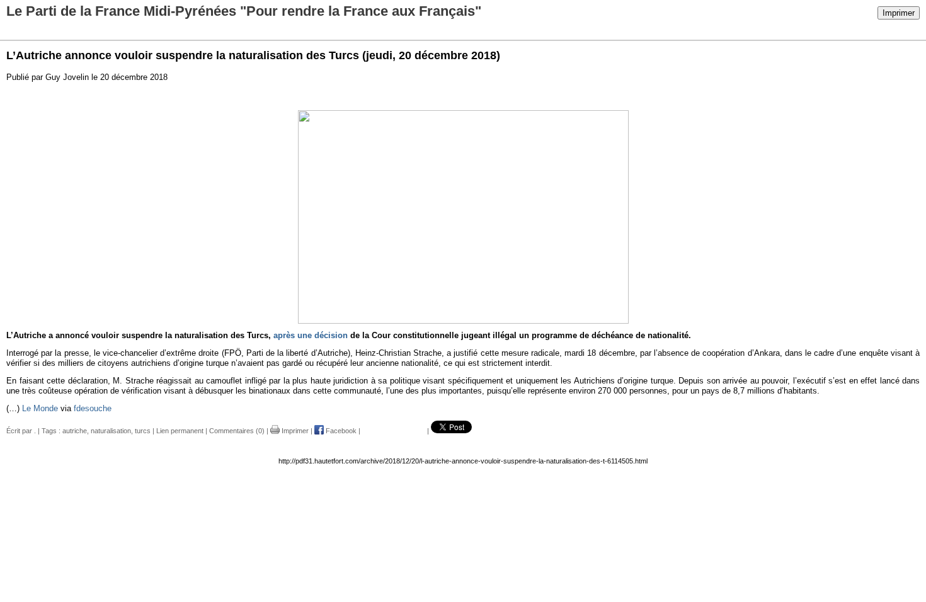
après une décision (310, 335)
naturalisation (111, 430)
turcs (143, 430)
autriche (74, 430)
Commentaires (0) (237, 430)
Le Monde (40, 408)
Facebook (340, 430)
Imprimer (899, 13)
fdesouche (92, 408)
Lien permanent (179, 430)
